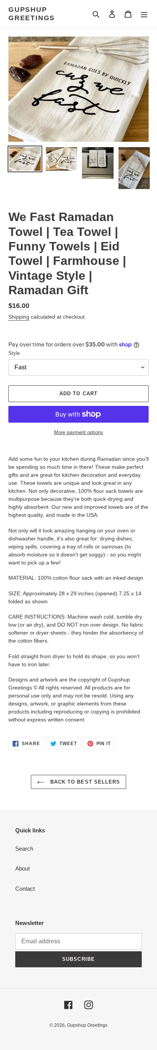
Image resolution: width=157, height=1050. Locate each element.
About (22, 868)
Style (14, 353)
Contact (25, 888)
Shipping (18, 317)
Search (24, 848)
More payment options (78, 432)
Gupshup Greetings (31, 14)
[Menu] (144, 14)
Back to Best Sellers (84, 782)
